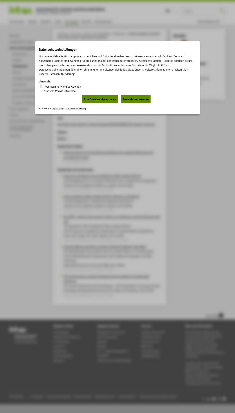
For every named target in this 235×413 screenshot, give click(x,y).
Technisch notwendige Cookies (62, 86)
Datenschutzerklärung (61, 74)
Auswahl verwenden (135, 99)
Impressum (57, 108)
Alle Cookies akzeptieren (100, 99)
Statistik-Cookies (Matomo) (60, 91)
